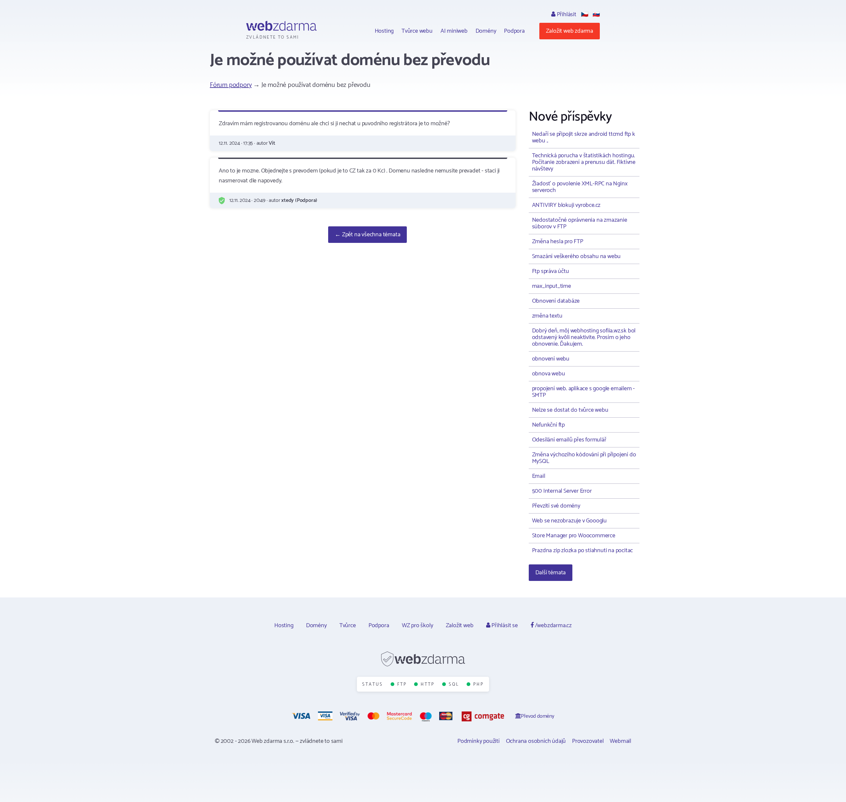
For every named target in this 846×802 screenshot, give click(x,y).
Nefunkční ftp (548, 425)
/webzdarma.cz (553, 625)
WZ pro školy (417, 625)
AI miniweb (454, 31)
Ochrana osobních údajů (536, 741)
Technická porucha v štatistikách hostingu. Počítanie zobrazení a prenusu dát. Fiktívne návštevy (583, 162)
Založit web (460, 625)
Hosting (384, 31)
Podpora (514, 31)
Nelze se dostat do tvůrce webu (570, 410)
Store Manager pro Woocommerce (573, 536)
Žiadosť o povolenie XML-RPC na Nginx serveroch (580, 187)
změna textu (547, 316)
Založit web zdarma (569, 31)
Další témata (550, 573)
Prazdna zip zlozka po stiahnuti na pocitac (582, 550)
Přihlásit (566, 14)
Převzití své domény (556, 506)
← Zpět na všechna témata (367, 235)
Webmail (620, 741)
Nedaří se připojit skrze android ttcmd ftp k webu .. (583, 137)
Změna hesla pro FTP (557, 242)
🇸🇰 (596, 14)
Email (538, 476)
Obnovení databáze (556, 301)
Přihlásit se (504, 625)
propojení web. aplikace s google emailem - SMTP (583, 392)
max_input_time (551, 286)
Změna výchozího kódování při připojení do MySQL (584, 458)
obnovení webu (550, 359)
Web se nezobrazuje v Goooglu (569, 521)
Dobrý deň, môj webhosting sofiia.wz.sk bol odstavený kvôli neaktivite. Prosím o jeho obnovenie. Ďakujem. (584, 337)
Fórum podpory (230, 85)
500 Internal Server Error (562, 491)
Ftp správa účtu (550, 271)
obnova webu (548, 374)
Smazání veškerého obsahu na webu (576, 256)
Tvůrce (347, 625)
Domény (486, 31)
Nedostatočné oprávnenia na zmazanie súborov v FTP (579, 223)
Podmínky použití (478, 741)
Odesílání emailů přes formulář (569, 440)
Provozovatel (588, 741)
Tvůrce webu (417, 31)
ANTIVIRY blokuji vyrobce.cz (566, 205)
